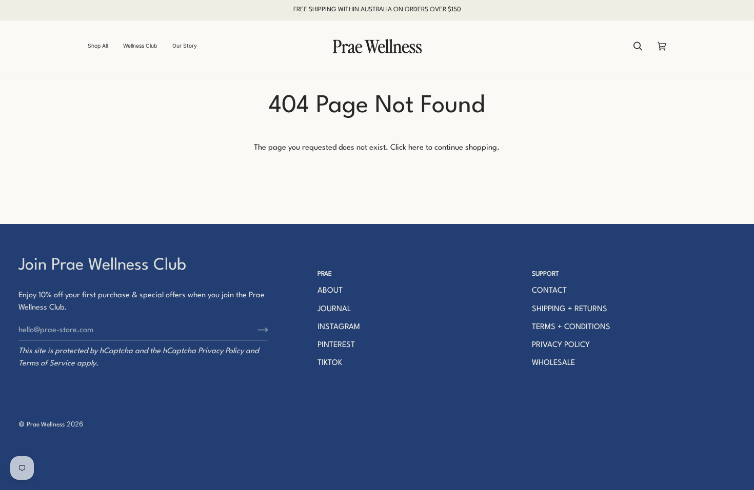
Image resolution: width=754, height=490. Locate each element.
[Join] (254, 330)
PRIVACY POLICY (561, 345)
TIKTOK (330, 363)
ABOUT (330, 291)
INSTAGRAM (339, 327)
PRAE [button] (325, 274)
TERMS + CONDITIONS (571, 327)
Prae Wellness (46, 425)
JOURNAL (334, 309)
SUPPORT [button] (545, 274)
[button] (101, 46)
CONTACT (549, 291)
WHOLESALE (553, 363)
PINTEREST (336, 345)
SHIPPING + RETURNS (569, 309)
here (416, 148)
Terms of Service (46, 364)
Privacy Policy (221, 351)
